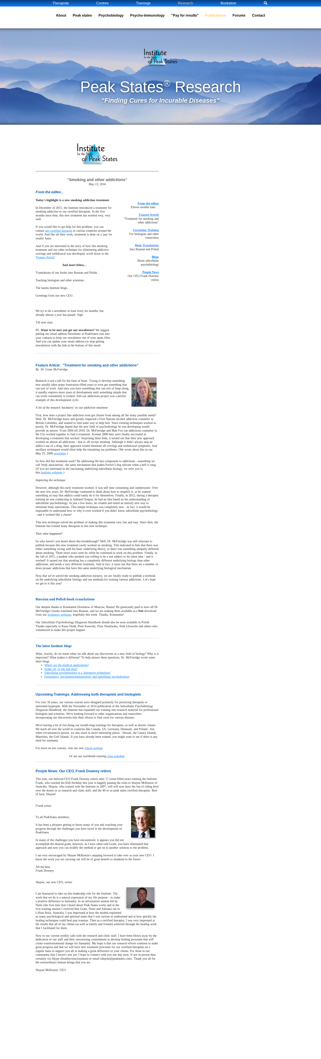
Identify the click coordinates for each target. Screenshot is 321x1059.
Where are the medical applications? (66, 665)
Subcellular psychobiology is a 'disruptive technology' (77, 672)
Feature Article (45, 257)
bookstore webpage (59, 614)
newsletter (60, 453)
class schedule (115, 756)
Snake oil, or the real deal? (61, 669)
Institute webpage (51, 472)
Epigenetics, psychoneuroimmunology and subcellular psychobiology (87, 676)
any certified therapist (58, 230)
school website (94, 748)
